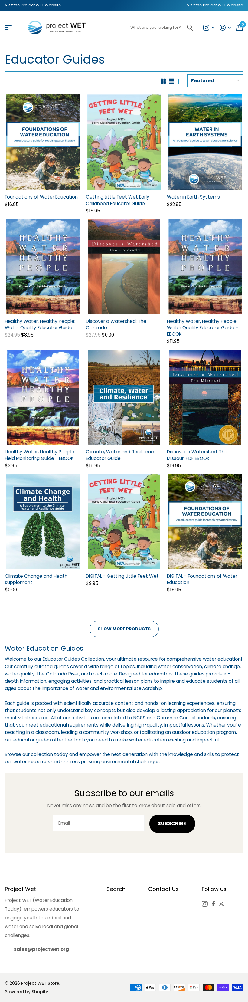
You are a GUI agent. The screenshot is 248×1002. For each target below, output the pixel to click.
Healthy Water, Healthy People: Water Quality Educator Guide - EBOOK (202, 327)
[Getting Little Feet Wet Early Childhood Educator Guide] (124, 142)
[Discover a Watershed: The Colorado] (124, 266)
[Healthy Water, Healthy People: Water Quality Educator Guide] (43, 266)
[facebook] (213, 903)
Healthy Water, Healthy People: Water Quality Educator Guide (40, 324)
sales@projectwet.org (41, 949)
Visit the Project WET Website (33, 5)
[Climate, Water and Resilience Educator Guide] (124, 397)
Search (116, 889)
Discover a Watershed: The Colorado (116, 324)
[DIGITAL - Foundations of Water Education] (205, 521)
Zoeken (189, 27)
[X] (221, 904)
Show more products (124, 629)
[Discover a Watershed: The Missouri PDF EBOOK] (205, 397)
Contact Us (163, 889)
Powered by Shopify (26, 992)
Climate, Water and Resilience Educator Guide (120, 454)
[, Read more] (208, 27)
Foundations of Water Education (41, 197)
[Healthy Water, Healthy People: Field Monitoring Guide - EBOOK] (43, 397)
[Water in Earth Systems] (205, 142)
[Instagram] (204, 904)
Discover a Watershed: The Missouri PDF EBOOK (197, 454)
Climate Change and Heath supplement (36, 579)
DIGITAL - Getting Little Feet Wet (122, 576)
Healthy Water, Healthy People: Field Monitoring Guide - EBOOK (40, 454)
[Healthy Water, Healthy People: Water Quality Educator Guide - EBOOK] (205, 266)
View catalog (8, 27)
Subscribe (172, 823)
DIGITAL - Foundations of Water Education (202, 579)
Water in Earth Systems (193, 197)
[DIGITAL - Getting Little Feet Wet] (124, 521)
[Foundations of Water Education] (43, 142)
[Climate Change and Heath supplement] (43, 521)
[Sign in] (225, 27)
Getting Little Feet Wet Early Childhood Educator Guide (117, 200)
